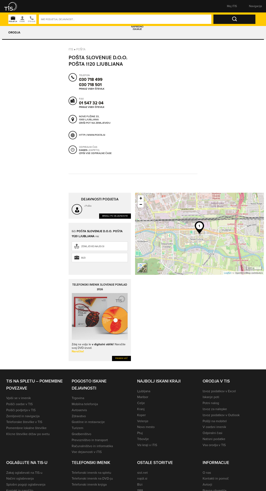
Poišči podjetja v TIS (21, 410)
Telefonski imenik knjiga (89, 484)
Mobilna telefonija (85, 404)
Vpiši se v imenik (18, 398)
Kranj (141, 409)
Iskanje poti (211, 397)
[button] (13, 6)
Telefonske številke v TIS (24, 421)
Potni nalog (211, 403)
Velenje (142, 421)
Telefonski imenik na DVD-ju (92, 478)
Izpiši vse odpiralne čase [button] (95, 153)
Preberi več (121, 358)
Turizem (77, 428)
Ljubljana (143, 391)
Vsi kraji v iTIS (147, 445)
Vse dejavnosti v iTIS (87, 451)
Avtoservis (79, 410)
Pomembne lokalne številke (26, 428)
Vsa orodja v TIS (214, 445)
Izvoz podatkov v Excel (219, 391)
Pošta (80, 49)
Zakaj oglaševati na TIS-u (24, 472)
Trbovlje (143, 439)
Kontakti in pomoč (216, 478)
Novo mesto (146, 426)
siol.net (142, 472)
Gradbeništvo (81, 434)
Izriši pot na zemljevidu (95, 123)
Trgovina (78, 398)
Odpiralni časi (212, 433)
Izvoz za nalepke (215, 409)
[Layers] (142, 267)
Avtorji (207, 484)
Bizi (83, 258)
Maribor (142, 397)
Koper (141, 415)
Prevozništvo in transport (90, 440)
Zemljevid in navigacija (22, 416)
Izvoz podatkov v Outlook (221, 415)
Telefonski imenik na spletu (91, 472)
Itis (71, 49)
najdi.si (142, 478)
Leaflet (227, 273)
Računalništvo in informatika (92, 446)
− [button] (140, 204)
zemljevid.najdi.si (92, 246)
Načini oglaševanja (20, 478)
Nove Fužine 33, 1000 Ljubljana (89, 118)
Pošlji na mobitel (215, 421)
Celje (141, 403)
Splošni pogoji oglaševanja (25, 484)
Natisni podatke (214, 439)
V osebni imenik (214, 426)
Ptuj (140, 433)
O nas (207, 472)
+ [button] (140, 198)
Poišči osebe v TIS (19, 404)
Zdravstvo (79, 416)
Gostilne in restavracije (88, 421)
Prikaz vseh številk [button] (91, 89)
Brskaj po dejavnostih (115, 215)
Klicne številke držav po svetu (28, 434)
